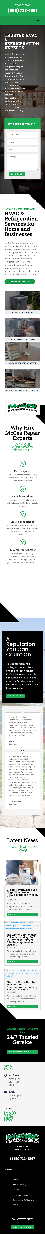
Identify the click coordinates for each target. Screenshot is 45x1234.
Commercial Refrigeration (24, 1200)
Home (15, 1180)
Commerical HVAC (21, 1195)
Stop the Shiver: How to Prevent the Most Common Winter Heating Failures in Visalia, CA (22, 985)
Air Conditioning (19, 1184)
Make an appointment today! (22, 1051)
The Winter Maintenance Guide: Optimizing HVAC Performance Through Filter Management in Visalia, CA (22, 939)
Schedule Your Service (20, 281)
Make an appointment (23, 1227)
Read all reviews (15, 695)
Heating (16, 1189)
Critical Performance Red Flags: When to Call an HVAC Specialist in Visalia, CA (22, 893)
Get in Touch (17, 174)
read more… (12, 914)
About (15, 1204)
